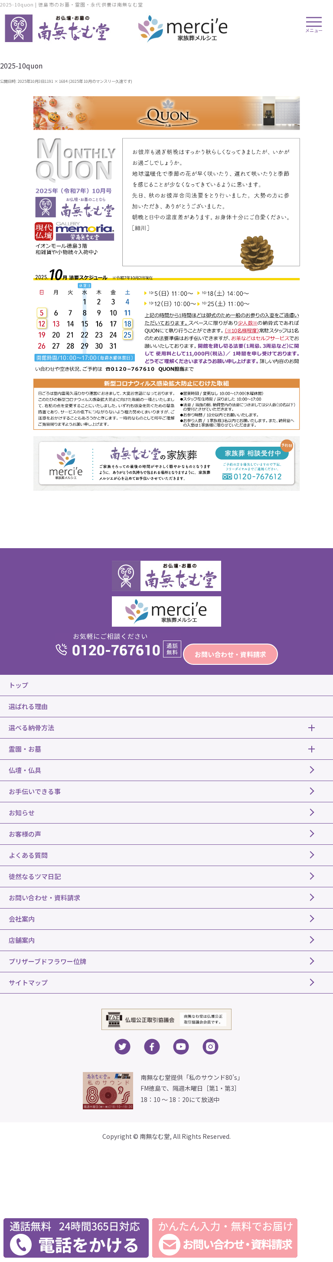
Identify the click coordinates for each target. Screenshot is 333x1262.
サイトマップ (28, 982)
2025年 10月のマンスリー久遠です (100, 81)
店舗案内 (22, 940)
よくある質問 (28, 855)
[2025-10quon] (167, 293)
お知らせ (22, 812)
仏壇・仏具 (25, 770)
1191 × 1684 (56, 81)
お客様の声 (25, 833)
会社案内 (22, 918)
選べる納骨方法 (31, 727)
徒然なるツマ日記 (35, 876)
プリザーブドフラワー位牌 (47, 961)
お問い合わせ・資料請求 (230, 654)
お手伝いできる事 (35, 791)
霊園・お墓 (25, 748)
